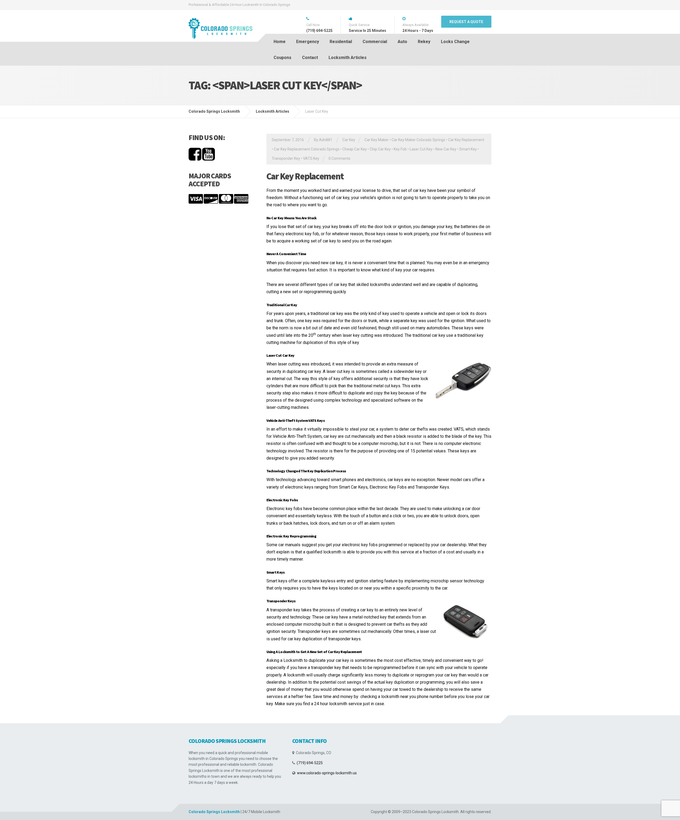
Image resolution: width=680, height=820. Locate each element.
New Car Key (445, 149)
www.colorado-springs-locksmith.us (327, 773)
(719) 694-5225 (310, 763)
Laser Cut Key (421, 149)
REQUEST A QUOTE (466, 22)
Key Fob (400, 149)
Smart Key (468, 149)
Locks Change (455, 41)
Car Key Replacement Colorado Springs (306, 149)
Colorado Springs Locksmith (214, 812)
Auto (402, 41)
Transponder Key (286, 158)
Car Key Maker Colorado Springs (418, 140)
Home (280, 41)
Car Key (348, 140)
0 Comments (339, 158)
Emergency (307, 41)
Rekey (424, 41)
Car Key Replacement (466, 140)
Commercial (375, 41)
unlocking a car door (461, 508)
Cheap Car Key (354, 149)
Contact (310, 57)
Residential (341, 41)
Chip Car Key (380, 149)
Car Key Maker (376, 140)
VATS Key (311, 158)
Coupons (282, 57)
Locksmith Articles (348, 57)
